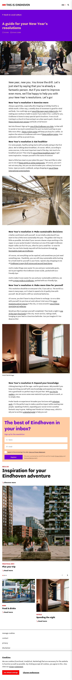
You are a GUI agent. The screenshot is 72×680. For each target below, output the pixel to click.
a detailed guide (29, 412)
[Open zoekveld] (68, 4)
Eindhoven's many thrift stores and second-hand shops (31, 263)
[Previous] (62, 575)
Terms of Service (29, 458)
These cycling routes (29, 132)
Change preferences (31, 672)
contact (5, 638)
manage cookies (8, 633)
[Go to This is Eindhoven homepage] (16, 5)
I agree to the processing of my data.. (26, 452)
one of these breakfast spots (44, 153)
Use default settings (11, 672)
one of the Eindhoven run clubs (42, 126)
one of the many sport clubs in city (45, 111)
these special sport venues (19, 122)
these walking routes (50, 134)
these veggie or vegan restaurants (32, 163)
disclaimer (6, 648)
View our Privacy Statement (37, 452)
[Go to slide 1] (3, 575)
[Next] (67, 575)
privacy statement (16, 666)
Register (13, 457)
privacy (5, 643)
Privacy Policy (59, 456)
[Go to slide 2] (4, 575)
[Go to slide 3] (6, 575)
